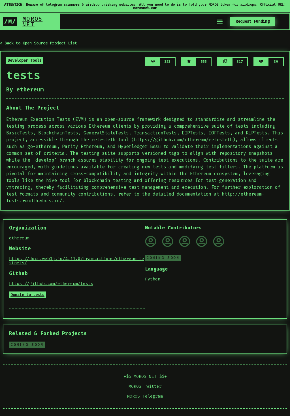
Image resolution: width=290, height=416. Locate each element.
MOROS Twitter (145, 386)
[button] (219, 21)
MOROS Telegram (145, 396)
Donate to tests (27, 294)
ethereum (19, 238)
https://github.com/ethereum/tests (51, 283)
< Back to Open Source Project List (38, 43)
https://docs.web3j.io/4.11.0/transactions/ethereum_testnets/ (76, 261)
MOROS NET (32, 21)
